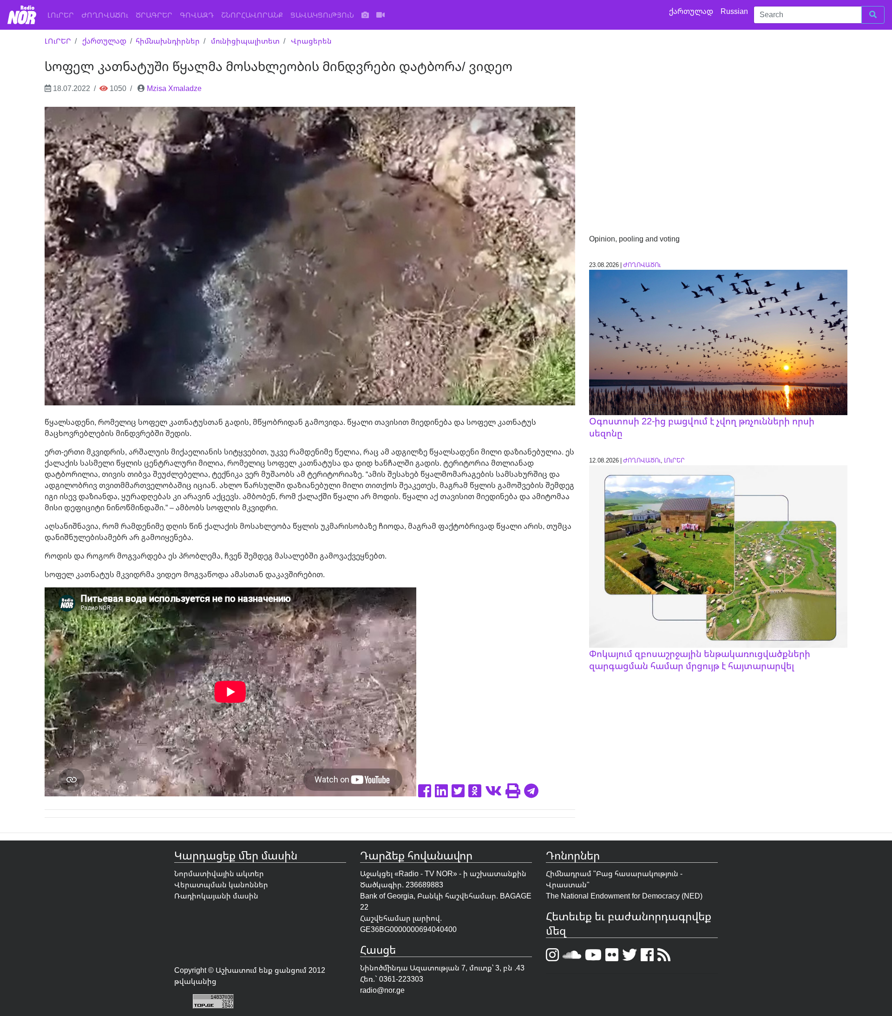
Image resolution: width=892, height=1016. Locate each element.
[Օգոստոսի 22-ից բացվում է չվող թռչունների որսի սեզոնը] (718, 342)
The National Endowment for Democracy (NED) (624, 896)
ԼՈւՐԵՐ (62, 14)
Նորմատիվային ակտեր (219, 873)
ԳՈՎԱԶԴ (197, 15)
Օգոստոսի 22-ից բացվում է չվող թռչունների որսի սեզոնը (701, 427)
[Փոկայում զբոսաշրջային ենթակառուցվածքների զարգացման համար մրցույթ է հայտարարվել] (718, 556)
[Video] (380, 15)
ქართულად (692, 11)
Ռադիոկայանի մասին (216, 896)
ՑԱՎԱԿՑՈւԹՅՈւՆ (322, 15)
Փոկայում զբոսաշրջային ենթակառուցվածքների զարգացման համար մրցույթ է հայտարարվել (699, 659)
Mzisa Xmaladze (174, 88)
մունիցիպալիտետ (245, 41)
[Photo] (365, 15)
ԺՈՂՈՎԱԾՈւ (104, 15)
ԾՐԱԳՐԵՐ (154, 15)
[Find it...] (873, 15)
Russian (735, 11)
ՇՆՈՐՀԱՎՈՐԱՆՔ (252, 15)
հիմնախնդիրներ (168, 41)
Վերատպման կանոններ (221, 884)
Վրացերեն (311, 41)
